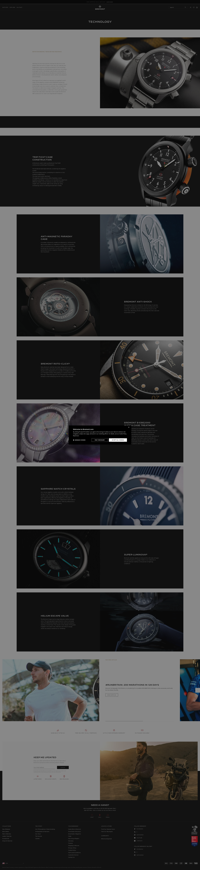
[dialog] (100, 434)
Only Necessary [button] (100, 440)
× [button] (128, 427)
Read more (76, 435)
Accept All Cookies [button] (118, 440)
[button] (79, 440)
